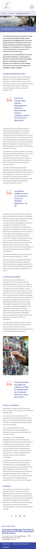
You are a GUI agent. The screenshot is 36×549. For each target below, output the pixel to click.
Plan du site (26, 544)
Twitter (16, 516)
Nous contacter (8, 526)
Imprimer (24, 516)
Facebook (11, 516)
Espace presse (6, 544)
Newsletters (6, 547)
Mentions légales (17, 544)
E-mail (20, 516)
